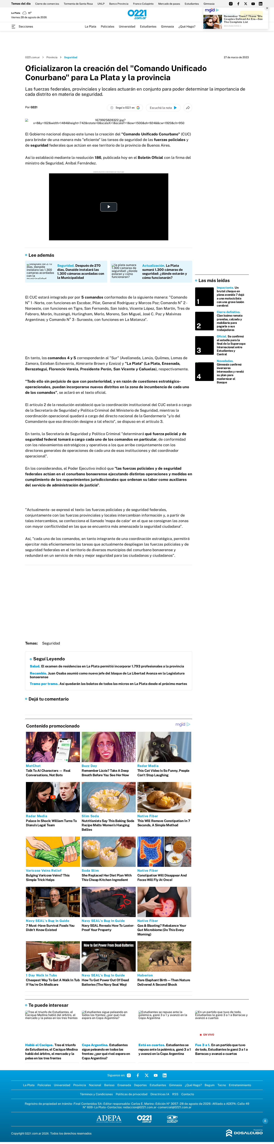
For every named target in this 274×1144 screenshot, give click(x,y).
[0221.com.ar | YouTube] (253, 3)
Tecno (222, 1085)
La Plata (90, 26)
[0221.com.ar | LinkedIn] (260, 3)
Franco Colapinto (143, 3)
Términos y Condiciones (96, 1094)
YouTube (155, 1075)
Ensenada (124, 1085)
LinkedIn (164, 1075)
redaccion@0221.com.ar (139, 1107)
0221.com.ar (32, 57)
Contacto (187, 1094)
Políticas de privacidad (131, 1094)
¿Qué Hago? (187, 26)
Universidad (127, 26)
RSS (175, 1094)
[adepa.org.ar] (109, 1119)
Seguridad (51, 643)
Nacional (95, 1085)
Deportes (140, 1085)
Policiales (107, 26)
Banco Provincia (118, 3)
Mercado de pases (169, 3)
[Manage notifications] (265, 1121)
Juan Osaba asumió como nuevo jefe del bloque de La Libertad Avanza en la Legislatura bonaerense (107, 675)
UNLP (101, 3)
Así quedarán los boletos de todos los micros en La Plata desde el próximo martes (108, 684)
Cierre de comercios (47, 3)
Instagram (129, 1075)
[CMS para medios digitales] (244, 1133)
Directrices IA (159, 1094)
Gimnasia (209, 3)
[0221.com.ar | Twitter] (245, 3)
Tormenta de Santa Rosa (78, 3)
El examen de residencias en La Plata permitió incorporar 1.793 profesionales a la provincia (107, 666)
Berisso (109, 1085)
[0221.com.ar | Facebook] (238, 3)
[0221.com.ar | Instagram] (231, 3)
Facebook (138, 1075)
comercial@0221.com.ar (174, 1107)
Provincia (51, 57)
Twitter (146, 1075)
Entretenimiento (240, 1085)
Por (31, 107)
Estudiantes (192, 3)
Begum (210, 1085)
